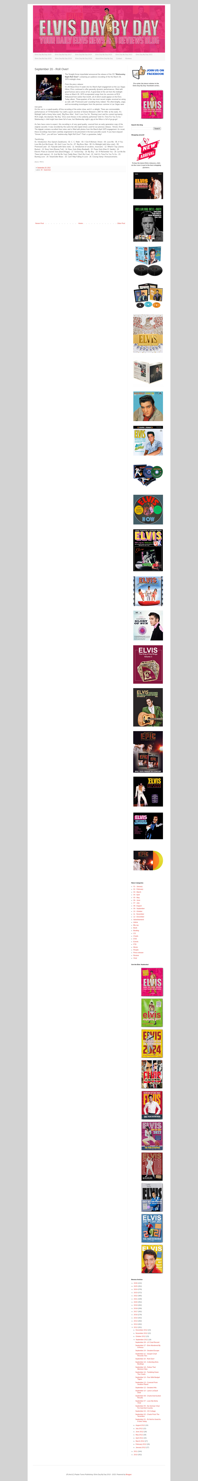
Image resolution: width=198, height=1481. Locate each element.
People (136, 950)
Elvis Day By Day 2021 (144, 55)
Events (135, 942)
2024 (136, 1289)
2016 (136, 1315)
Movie (135, 947)
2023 (136, 1293)
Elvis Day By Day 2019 (63, 58)
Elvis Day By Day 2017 (63, 55)
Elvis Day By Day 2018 (83, 58)
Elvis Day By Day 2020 (43, 58)
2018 (136, 1308)
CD (134, 933)
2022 (136, 1296)
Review (136, 955)
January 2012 (141, 1447)
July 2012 (139, 1429)
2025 (136, 1286)
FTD (134, 944)
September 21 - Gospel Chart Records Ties (146, 1355)
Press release (138, 953)
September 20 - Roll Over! (144, 1359)
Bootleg (136, 931)
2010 (136, 1455)
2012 (136, 1327)
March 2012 (140, 1441)
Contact (119, 58)
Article (135, 922)
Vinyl (135, 958)
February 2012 (141, 1444)
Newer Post (39, 223)
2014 (136, 1321)
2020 (136, 1302)
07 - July (136, 903)
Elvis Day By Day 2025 (43, 55)
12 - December (138, 917)
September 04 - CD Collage (145, 1411)
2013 (136, 1324)
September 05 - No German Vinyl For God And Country (147, 1407)
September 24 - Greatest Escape (147, 1351)
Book (135, 928)
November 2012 (142, 1333)
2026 (136, 1283)
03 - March (137, 892)
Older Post (121, 223)
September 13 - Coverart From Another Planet (146, 1383)
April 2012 (140, 1438)
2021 (136, 1299)
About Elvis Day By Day (104, 58)
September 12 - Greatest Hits (146, 1388)
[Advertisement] (80, 200)
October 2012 (141, 1336)
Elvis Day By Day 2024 (83, 55)
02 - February (138, 889)
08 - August (137, 906)
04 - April (136, 895)
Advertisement (138, 920)
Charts (135, 936)
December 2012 (142, 1330)
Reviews (128, 58)
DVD (135, 939)
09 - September (46, 170)
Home (80, 223)
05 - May (136, 898)
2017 (136, 1311)
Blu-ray (136, 925)
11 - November (138, 914)
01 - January (138, 886)
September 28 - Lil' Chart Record (147, 1342)
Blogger (128, 1474)
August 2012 (140, 1425)
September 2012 (142, 1340)
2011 (136, 1451)
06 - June (136, 900)
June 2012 (140, 1432)
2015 (136, 1318)
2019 (136, 1305)
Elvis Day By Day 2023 (103, 55)
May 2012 (139, 1435)
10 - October (137, 911)
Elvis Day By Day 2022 (124, 55)
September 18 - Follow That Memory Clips (145, 1368)
